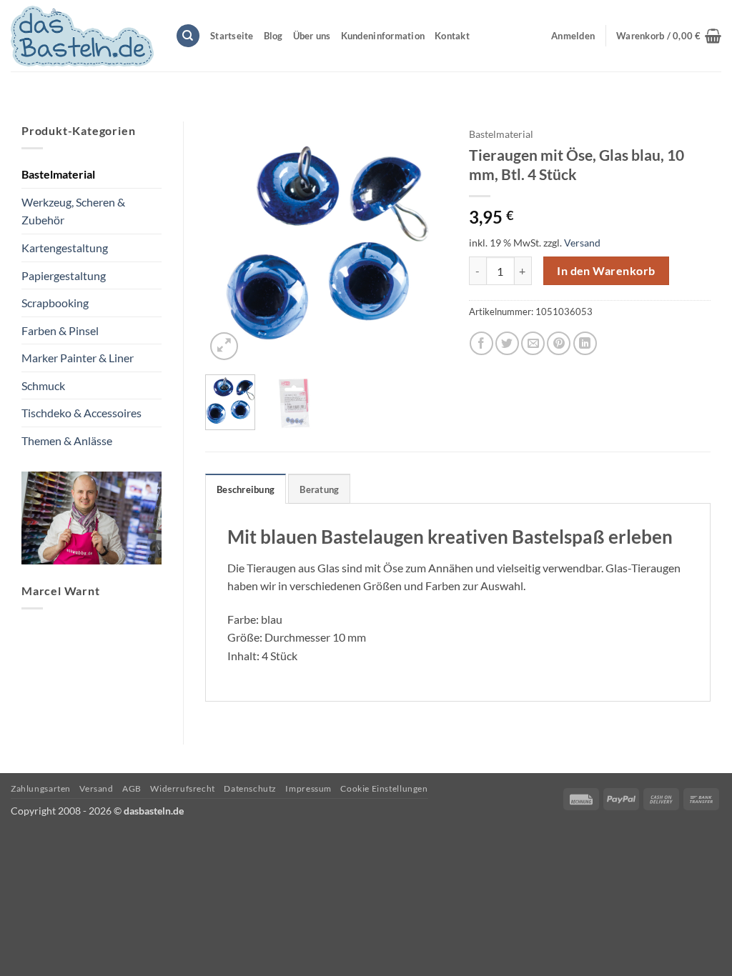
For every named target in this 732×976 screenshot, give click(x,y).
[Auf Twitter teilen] (507, 343)
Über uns (312, 35)
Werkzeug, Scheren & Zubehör (73, 211)
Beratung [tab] (319, 489)
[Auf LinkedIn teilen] (585, 343)
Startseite (232, 35)
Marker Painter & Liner (77, 357)
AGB (132, 788)
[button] (668, 35)
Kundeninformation (383, 35)
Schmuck (43, 385)
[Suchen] (188, 36)
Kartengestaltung (64, 247)
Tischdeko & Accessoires (81, 412)
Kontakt (452, 35)
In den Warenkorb (606, 270)
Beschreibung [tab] (245, 489)
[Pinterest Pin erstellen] (558, 343)
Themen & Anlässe (66, 440)
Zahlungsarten (41, 788)
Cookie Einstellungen (383, 788)
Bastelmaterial (58, 174)
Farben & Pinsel (60, 330)
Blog (273, 35)
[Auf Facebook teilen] (481, 343)
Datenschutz (250, 788)
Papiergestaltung (63, 275)
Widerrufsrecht (182, 788)
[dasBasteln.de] (82, 36)
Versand (582, 242)
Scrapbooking (55, 302)
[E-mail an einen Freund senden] (533, 343)
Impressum (308, 788)
